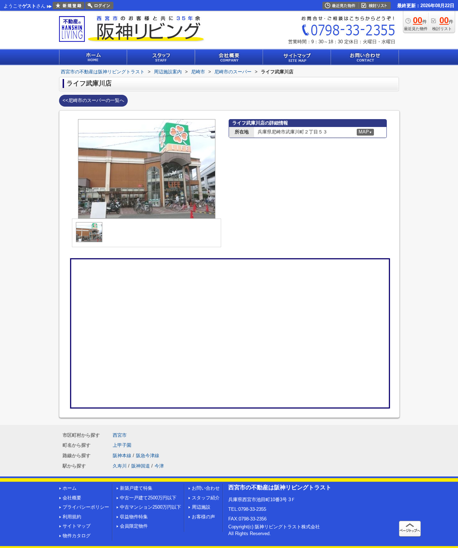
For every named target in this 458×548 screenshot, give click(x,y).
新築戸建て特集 (136, 488)
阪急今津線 (147, 455)
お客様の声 (203, 516)
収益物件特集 (134, 516)
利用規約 (72, 516)
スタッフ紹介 (206, 497)
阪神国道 (140, 466)
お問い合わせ (206, 488)
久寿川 (120, 466)
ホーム (70, 488)
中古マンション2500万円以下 (150, 507)
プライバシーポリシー (86, 507)
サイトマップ (77, 526)
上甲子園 (122, 445)
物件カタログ (77, 535)
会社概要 (72, 497)
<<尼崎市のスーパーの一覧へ (93, 100)
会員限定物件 (134, 526)
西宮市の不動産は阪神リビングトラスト (279, 487)
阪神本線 (122, 455)
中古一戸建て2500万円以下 (148, 497)
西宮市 (120, 435)
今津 (159, 466)
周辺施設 (201, 507)
